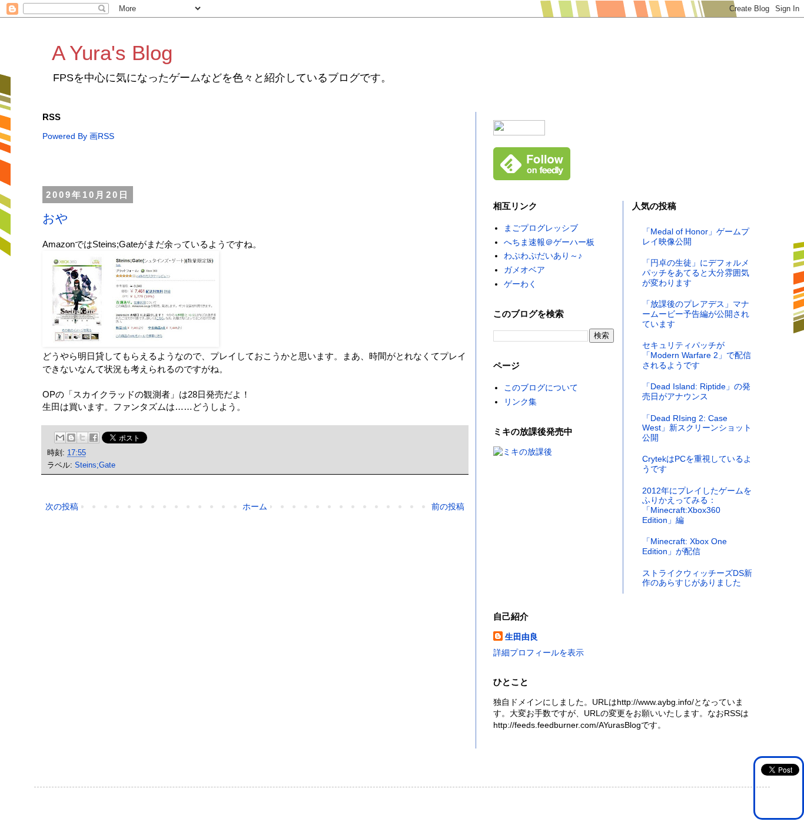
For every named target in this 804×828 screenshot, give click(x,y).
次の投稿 (61, 506)
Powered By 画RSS (78, 136)
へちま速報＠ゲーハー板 (549, 242)
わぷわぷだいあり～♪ (543, 255)
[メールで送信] (60, 437)
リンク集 (520, 401)
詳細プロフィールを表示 (538, 652)
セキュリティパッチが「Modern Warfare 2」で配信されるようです (696, 355)
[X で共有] (82, 437)
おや (55, 218)
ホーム (254, 506)
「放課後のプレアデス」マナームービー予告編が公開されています (695, 314)
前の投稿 (447, 506)
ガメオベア (524, 269)
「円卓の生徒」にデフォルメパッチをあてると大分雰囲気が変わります (695, 272)
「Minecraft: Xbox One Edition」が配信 (684, 546)
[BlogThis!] (71, 437)
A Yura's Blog (112, 52)
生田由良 (521, 636)
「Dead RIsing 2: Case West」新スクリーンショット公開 (697, 428)
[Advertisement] (256, 164)
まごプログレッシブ (541, 228)
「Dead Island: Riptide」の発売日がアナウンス (696, 391)
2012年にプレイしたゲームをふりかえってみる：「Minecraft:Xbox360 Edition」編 (697, 505)
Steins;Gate (95, 465)
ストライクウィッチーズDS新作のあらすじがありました (697, 578)
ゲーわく (520, 284)
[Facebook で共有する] (93, 437)
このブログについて (541, 387)
